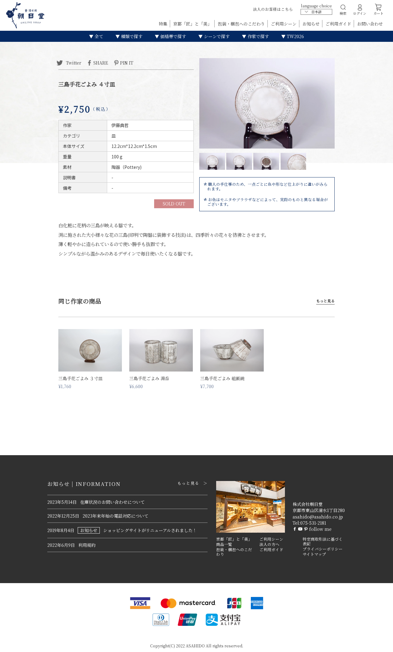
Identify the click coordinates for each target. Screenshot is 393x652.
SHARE (100, 62)
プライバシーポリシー (323, 549)
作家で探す (257, 36)
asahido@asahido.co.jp (318, 517)
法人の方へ (269, 544)
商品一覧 (224, 544)
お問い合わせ (370, 24)
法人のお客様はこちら (273, 9)
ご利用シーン (284, 24)
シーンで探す (216, 36)
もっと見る (325, 301)
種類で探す (131, 36)
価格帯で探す (172, 36)
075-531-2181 (313, 523)
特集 (164, 24)
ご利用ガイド (338, 24)
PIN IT (126, 62)
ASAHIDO (195, 646)
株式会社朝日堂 (308, 504)
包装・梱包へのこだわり (242, 24)
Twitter (73, 62)
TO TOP (379, 643)
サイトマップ (314, 554)
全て (98, 36)
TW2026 (295, 36)
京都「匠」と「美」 (193, 24)
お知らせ (311, 24)
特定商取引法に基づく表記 (323, 541)
